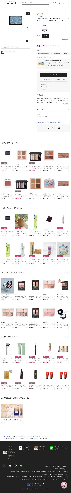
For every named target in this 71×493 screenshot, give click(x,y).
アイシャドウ (45, 436)
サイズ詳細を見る (64, 39)
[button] (15, 28)
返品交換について (45, 88)
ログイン (53, 2)
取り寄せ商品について (46, 86)
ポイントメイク (36, 436)
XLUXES (41, 14)
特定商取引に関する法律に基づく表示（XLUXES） (49, 122)
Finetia (40, 16)
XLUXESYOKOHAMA (12, 436)
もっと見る (65, 103)
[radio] (44, 28)
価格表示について (45, 84)
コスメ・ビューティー (25, 436)
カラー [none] (38, 26)
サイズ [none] (38, 35)
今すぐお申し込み (48, 66)
